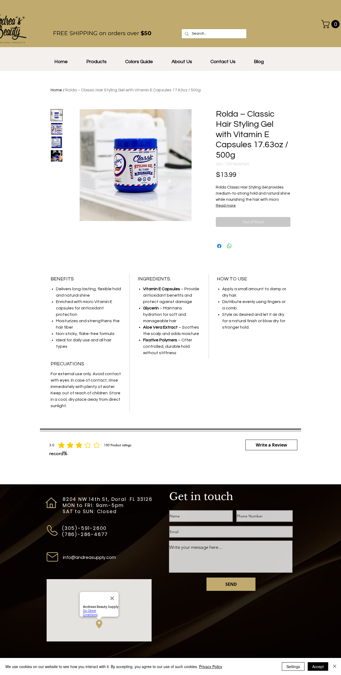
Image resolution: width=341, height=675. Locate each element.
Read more (226, 205)
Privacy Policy (210, 666)
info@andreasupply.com (89, 557)
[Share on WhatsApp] (229, 246)
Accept (318, 666)
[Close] (334, 666)
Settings (293, 666)
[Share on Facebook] (219, 246)
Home (56, 90)
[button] (181, 62)
